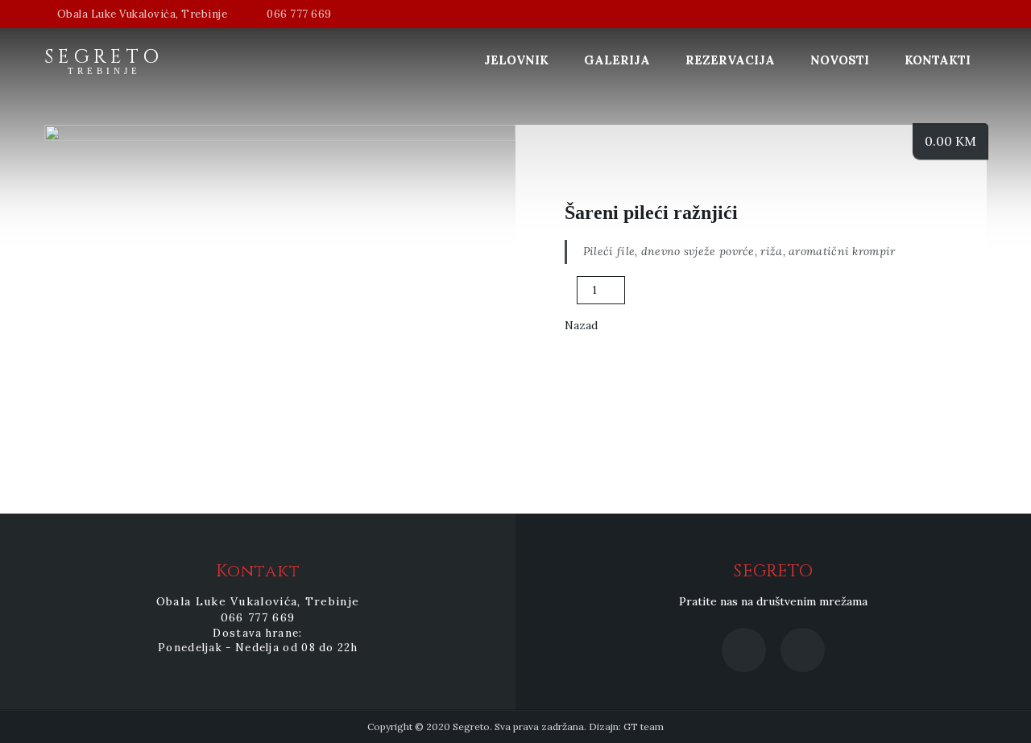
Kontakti (938, 60)
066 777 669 (299, 14)
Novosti (839, 60)
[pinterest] (925, 346)
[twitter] (901, 346)
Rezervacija (730, 60)
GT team (643, 726)
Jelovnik (516, 60)
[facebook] (877, 346)
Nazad (581, 325)
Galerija (617, 60)
